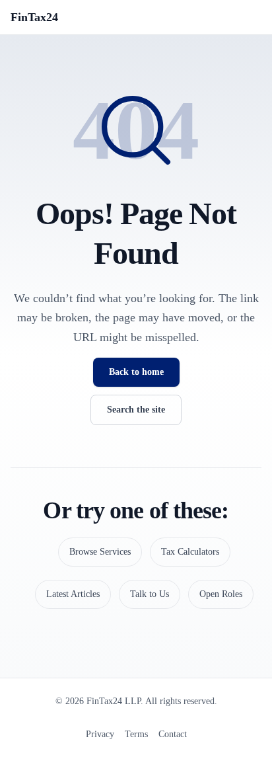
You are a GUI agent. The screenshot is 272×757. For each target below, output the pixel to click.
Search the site (136, 410)
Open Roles (220, 594)
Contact (172, 734)
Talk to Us (149, 594)
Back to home (136, 372)
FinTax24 (34, 17)
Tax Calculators (190, 552)
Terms (136, 734)
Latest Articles (73, 594)
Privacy (100, 734)
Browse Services (100, 552)
